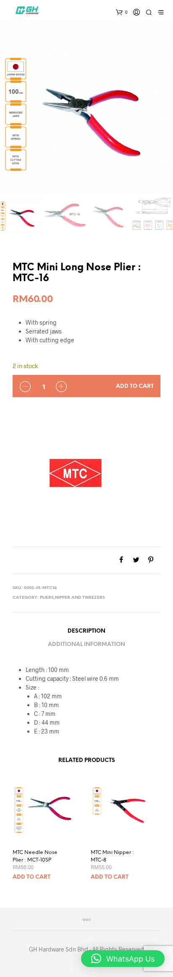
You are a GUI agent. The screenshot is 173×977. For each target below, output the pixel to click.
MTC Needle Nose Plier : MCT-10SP (35, 856)
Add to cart (135, 386)
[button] (123, 958)
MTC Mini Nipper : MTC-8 (112, 856)
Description (86, 631)
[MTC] (76, 473)
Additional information (86, 644)
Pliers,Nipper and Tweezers (72, 597)
